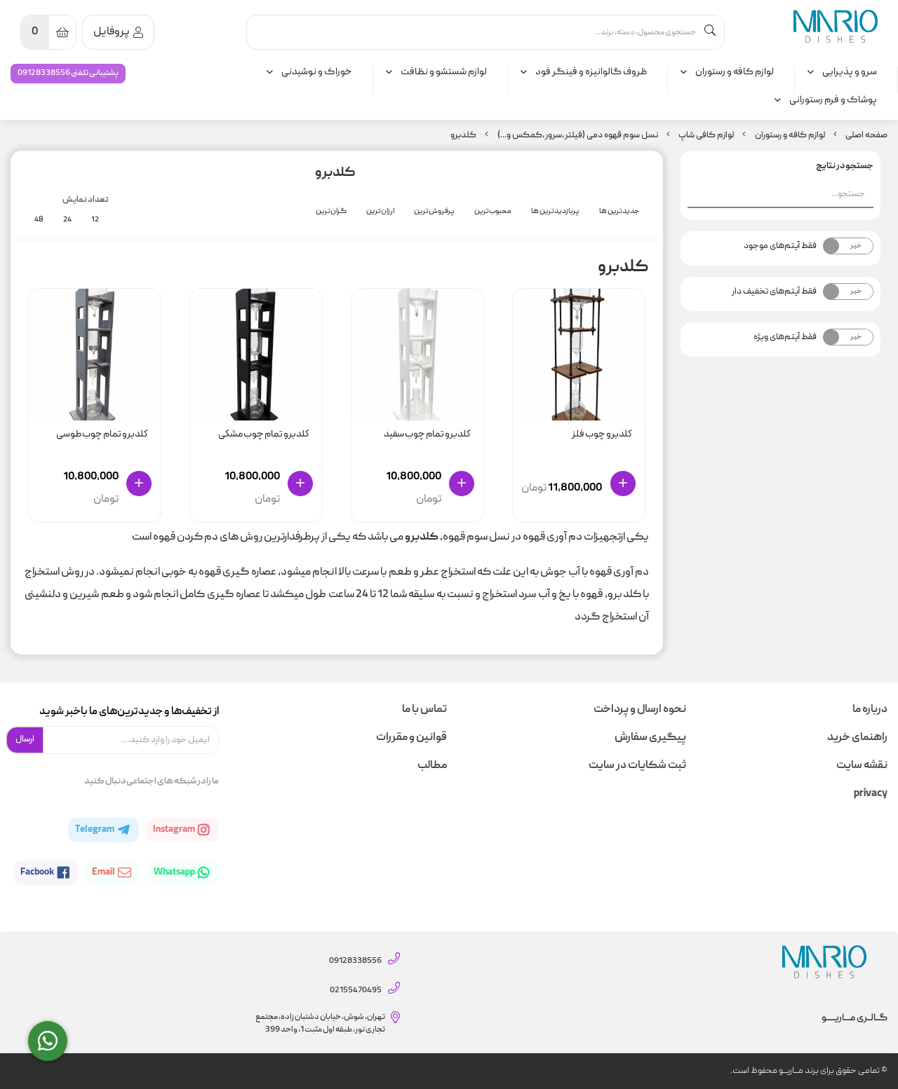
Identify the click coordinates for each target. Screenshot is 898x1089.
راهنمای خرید (857, 738)
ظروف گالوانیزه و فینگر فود (591, 72)
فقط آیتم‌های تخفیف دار (774, 291)
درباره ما (869, 710)
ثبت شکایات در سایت (637, 766)
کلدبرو (463, 135)
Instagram (174, 830)
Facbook (37, 872)
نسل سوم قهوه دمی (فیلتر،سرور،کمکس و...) (577, 135)
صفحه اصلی (866, 135)
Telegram (95, 830)
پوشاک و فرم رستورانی (833, 100)
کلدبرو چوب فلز (602, 434)
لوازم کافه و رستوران (734, 72)
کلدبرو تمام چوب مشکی (263, 434)
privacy (870, 794)
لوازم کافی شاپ (706, 135)
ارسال (24, 739)
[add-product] (623, 483)
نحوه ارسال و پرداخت (639, 710)
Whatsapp (175, 872)
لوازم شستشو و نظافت (444, 72)
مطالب (432, 766)
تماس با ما (424, 710)
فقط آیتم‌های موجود (780, 246)
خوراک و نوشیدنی (316, 72)
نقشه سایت (861, 766)
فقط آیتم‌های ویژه (785, 337)
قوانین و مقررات (411, 738)
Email (104, 872)
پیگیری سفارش (650, 738)
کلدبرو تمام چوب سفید (427, 434)
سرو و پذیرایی (849, 72)
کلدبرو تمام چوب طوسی (102, 434)
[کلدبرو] (835, 26)
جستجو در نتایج (844, 166)
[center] (710, 32)
